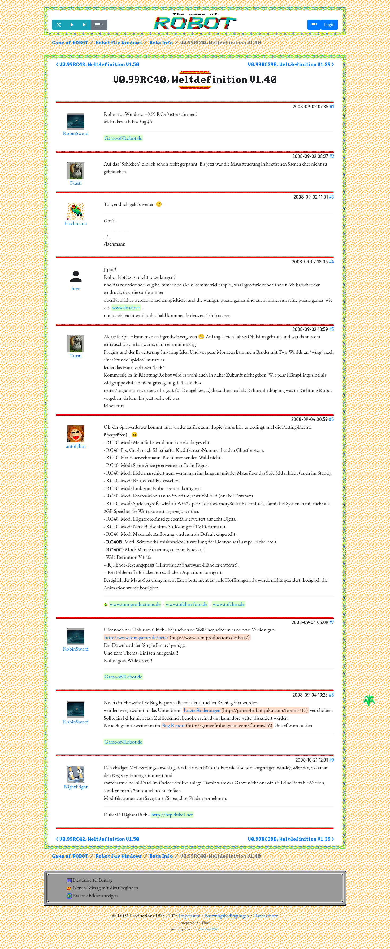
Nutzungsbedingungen (227, 915)
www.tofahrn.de (228, 604)
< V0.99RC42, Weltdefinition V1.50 (97, 64)
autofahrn (76, 446)
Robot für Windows (119, 42)
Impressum (190, 915)
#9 (331, 760)
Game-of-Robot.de (123, 138)
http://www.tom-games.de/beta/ (137, 637)
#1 (332, 106)
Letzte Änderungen (202, 710)
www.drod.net (126, 307)
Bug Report (173, 725)
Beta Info (161, 42)
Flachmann (76, 223)
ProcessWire (209, 928)
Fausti (76, 183)
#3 (331, 197)
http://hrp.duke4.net (172, 814)
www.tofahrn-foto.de (186, 604)
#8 (331, 695)
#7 (332, 622)
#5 (331, 329)
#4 (331, 262)
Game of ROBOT (70, 42)
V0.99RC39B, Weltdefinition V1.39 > (291, 64)
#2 (332, 156)
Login (329, 24)
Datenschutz (265, 915)
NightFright (76, 786)
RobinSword (76, 133)
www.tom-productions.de (135, 604)
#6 (331, 419)
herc (76, 288)
